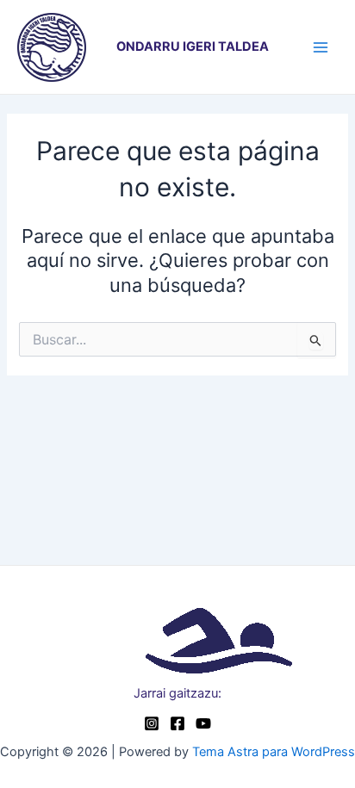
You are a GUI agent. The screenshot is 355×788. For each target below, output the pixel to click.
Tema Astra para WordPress (273, 752)
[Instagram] (151, 723)
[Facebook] (177, 723)
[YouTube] (203, 723)
